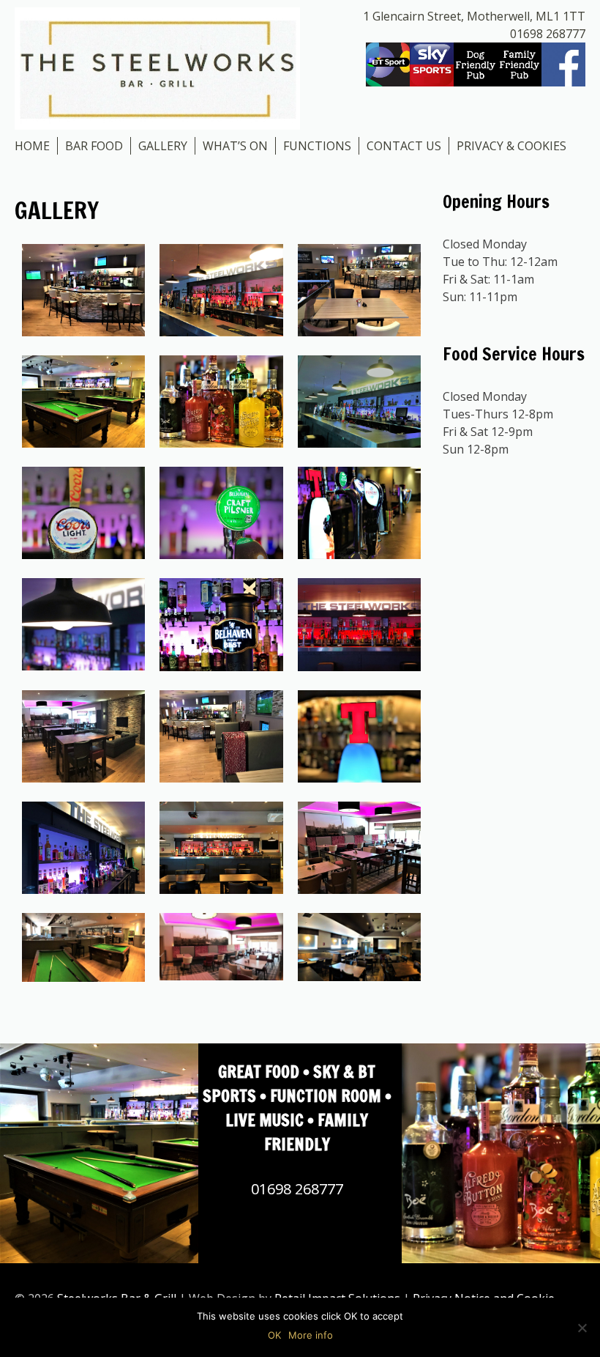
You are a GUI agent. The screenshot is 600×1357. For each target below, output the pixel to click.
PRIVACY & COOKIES (511, 146)
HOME (32, 146)
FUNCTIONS (317, 146)
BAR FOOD (94, 146)
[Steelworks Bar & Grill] (157, 67)
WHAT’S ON (235, 146)
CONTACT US (404, 146)
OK (274, 1335)
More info (310, 1335)
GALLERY (162, 146)
